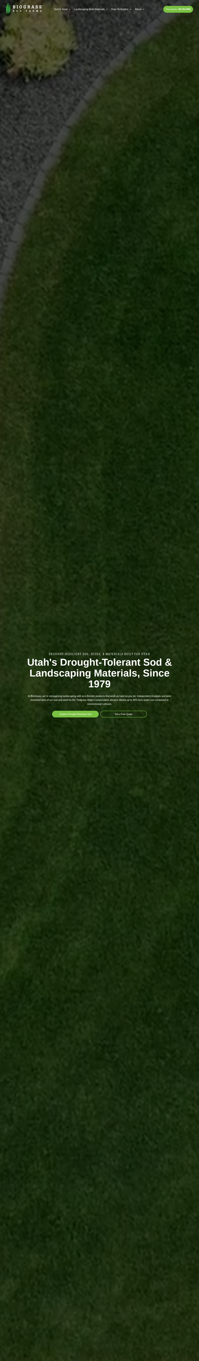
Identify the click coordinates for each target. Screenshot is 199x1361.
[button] (62, 9)
